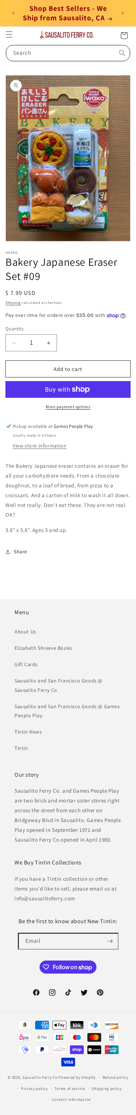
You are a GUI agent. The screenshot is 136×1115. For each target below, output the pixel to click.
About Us (25, 631)
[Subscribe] (110, 941)
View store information (39, 445)
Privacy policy (34, 1088)
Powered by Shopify (77, 1077)
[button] (9, 34)
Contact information (71, 1099)
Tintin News (28, 731)
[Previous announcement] (13, 13)
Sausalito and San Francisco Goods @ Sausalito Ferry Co (59, 685)
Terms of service (69, 1088)
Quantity (14, 329)
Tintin (21, 748)
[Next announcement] (123, 13)
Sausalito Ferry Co (40, 1077)
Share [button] (20, 551)
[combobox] (68, 53)
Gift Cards (26, 664)
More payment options (68, 406)
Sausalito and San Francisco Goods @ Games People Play (67, 711)
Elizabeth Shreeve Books (43, 648)
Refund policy (115, 1077)
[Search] (122, 53)
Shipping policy (107, 1088)
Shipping (13, 302)
